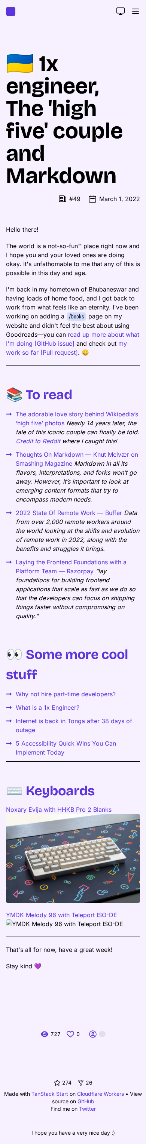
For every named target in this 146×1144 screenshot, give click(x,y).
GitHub (85, 1101)
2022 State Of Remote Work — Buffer (69, 513)
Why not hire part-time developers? (66, 694)
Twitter (87, 1109)
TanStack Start (49, 1094)
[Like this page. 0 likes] (70, 1034)
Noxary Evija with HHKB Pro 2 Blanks (59, 809)
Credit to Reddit (38, 441)
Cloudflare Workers (100, 1094)
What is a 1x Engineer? (47, 707)
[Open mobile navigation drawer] (135, 11)
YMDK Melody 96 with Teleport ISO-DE (61, 915)
